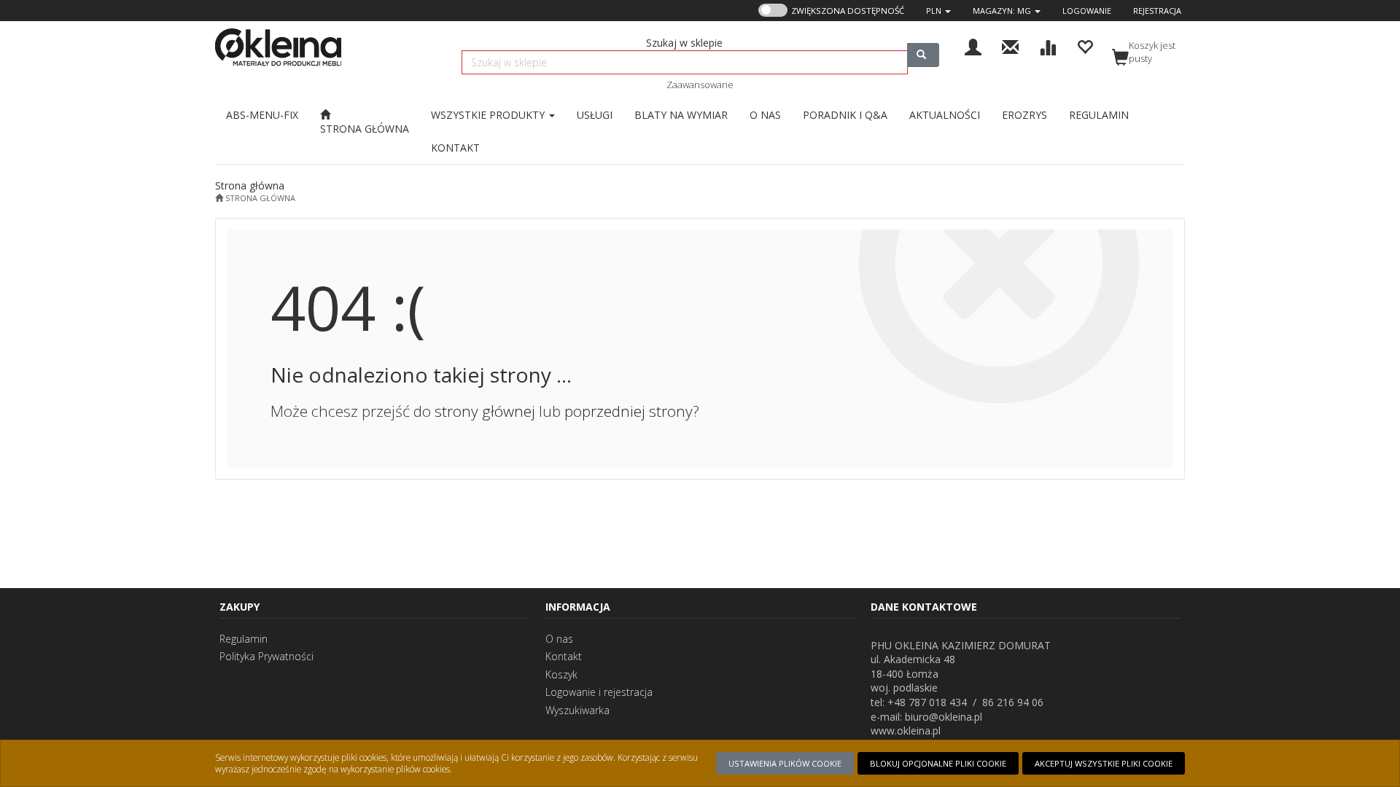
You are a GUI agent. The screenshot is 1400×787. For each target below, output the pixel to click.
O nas (559, 639)
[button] (938, 10)
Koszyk (561, 674)
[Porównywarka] (1047, 45)
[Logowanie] (973, 45)
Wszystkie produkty (489, 115)
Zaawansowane (700, 84)
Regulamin (243, 639)
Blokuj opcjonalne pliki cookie (938, 763)
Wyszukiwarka (577, 710)
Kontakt (563, 656)
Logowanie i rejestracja (599, 692)
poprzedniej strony (628, 411)
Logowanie (1086, 10)
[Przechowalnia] (1084, 45)
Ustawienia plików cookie (784, 763)
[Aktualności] (1010, 45)
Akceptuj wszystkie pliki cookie (1103, 763)
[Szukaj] (923, 55)
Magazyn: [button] (1002, 10)
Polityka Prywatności (266, 656)
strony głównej (485, 411)
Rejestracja (1157, 10)
